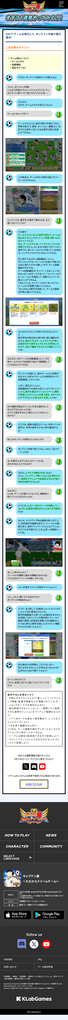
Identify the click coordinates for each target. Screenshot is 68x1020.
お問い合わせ (10, 966)
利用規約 (8, 959)
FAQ (40, 959)
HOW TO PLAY (17, 835)
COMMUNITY (51, 846)
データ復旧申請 (45, 966)
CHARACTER (17, 846)
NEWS (51, 835)
